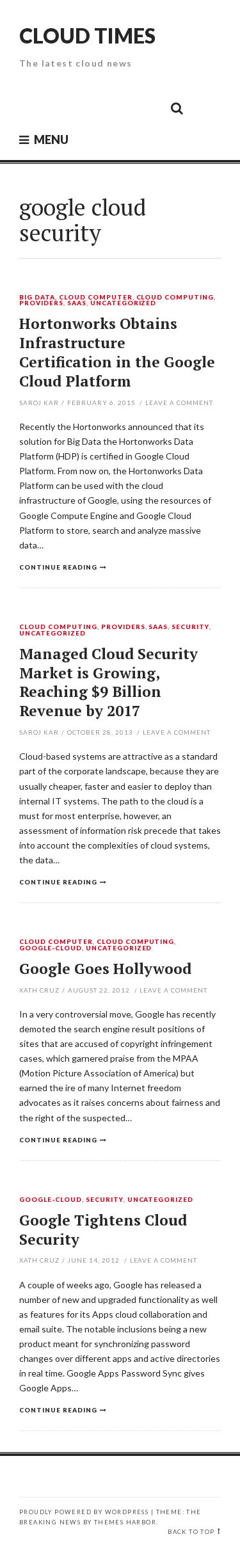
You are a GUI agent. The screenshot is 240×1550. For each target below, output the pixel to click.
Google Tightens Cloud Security (103, 1229)
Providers (41, 303)
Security (190, 627)
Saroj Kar (39, 402)
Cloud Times (87, 35)
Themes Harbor (125, 1522)
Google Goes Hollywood (105, 969)
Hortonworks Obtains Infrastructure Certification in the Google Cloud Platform (117, 352)
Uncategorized (123, 303)
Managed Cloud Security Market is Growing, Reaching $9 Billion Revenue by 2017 (108, 682)
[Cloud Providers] (90, 107)
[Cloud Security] (119, 107)
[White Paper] (148, 107)
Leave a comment (179, 402)
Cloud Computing (175, 297)
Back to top (191, 1531)
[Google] (61, 107)
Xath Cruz (39, 990)
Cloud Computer (95, 297)
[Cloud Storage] (32, 107)
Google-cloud (50, 948)
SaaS (76, 303)
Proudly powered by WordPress (83, 1511)
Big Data (37, 297)
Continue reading (58, 567)
